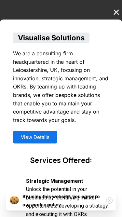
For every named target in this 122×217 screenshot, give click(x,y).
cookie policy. (46, 204)
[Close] (109, 200)
